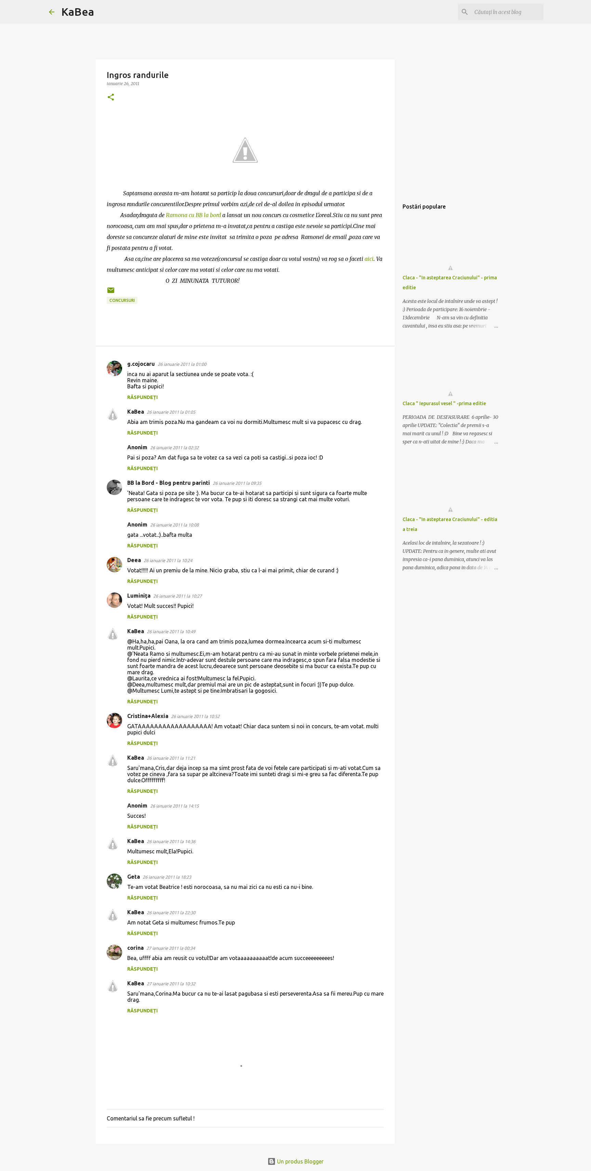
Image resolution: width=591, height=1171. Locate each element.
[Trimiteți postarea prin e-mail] (111, 293)
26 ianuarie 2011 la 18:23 (167, 877)
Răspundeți (142, 397)
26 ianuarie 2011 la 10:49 (171, 631)
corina (135, 948)
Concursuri (122, 300)
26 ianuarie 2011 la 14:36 (171, 841)
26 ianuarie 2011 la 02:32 (174, 447)
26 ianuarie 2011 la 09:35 (237, 483)
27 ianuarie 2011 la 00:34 (170, 948)
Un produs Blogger (300, 1161)
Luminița (138, 596)
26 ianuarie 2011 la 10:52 (195, 716)
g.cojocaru (141, 364)
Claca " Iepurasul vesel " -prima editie (444, 403)
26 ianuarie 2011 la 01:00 (182, 364)
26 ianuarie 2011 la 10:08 (174, 524)
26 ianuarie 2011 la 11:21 (171, 758)
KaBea (77, 11)
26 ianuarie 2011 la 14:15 (174, 805)
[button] (111, 97)
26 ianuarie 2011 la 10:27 (177, 596)
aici (369, 258)
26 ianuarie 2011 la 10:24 (168, 560)
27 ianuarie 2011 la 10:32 (171, 983)
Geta (133, 877)
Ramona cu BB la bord (193, 215)
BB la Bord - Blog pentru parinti (168, 483)
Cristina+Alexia (147, 716)
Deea (134, 560)
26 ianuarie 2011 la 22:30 (171, 912)
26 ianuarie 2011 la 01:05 (171, 412)
